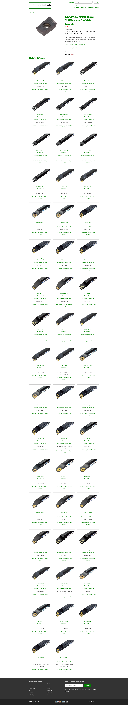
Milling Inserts (70, 51)
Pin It (72, 54)
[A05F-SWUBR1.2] (87, 142)
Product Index (50, 690)
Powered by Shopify (90, 701)
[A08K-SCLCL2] (64, 321)
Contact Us (83, 7)
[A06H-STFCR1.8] (64, 285)
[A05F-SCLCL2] (40, 70)
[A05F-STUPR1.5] (87, 106)
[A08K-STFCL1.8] (40, 503)
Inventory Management (93, 7)
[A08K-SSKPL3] (64, 467)
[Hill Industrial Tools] (40, 5)
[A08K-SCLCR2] (40, 356)
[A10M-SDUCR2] (64, 648)
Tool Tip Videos (75, 7)
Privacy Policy (50, 694)
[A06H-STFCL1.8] (40, 285)
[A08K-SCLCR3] (64, 356)
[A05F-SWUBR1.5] (40, 177)
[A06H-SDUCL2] (64, 249)
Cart (97, 2)
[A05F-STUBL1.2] (87, 70)
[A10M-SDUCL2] (40, 648)
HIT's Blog (31, 694)
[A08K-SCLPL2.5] (87, 356)
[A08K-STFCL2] (64, 503)
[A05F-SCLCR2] (64, 70)
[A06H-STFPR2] (40, 321)
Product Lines (82, 5)
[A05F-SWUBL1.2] (40, 142)
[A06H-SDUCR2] (87, 249)
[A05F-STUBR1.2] (40, 106)
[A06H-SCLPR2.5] (64, 213)
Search (48, 683)
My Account (71, 2)
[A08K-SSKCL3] (87, 430)
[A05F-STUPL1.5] (64, 106)
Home (30, 683)
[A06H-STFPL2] (87, 285)
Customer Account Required (40, 83)
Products (31, 686)
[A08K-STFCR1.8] (87, 503)
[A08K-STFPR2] (87, 539)
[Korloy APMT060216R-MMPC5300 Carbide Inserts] (46, 26)
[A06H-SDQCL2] (87, 213)
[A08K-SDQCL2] (64, 394)
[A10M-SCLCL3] (40, 575)
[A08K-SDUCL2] (40, 430)
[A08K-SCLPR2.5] (40, 394)
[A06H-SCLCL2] (64, 177)
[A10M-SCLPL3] (87, 575)
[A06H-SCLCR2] (87, 177)
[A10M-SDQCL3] (64, 612)
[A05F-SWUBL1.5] (64, 142)
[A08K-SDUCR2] (64, 430)
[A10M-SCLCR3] (64, 575)
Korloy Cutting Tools (74, 47)
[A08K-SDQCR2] (87, 394)
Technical (90, 5)
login (70, 33)
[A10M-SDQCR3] (87, 612)
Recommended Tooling (71, 5)
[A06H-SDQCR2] (40, 249)
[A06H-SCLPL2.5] (40, 213)
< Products (31, 12)
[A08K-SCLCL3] (87, 321)
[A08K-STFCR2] (40, 539)
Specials (31, 692)
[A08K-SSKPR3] (87, 467)
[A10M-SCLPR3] (40, 612)
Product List (60, 5)
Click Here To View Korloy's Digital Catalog (75, 44)
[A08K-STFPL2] (64, 539)
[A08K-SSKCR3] (40, 467)
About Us (96, 5)
